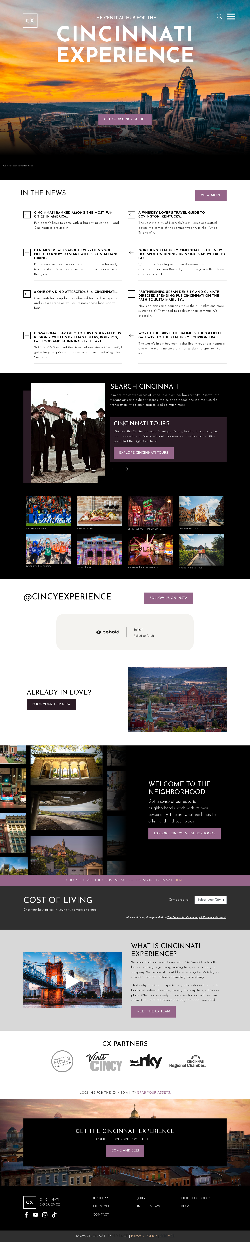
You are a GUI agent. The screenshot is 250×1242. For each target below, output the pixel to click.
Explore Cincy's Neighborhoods (184, 833)
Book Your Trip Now (51, 704)
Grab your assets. (154, 1093)
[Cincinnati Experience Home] (30, 16)
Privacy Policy (144, 1236)
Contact (101, 1214)
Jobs (141, 1198)
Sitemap (167, 1236)
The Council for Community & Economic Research (196, 917)
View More (211, 195)
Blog (185, 1206)
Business (101, 1198)
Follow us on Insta (168, 598)
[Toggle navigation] (231, 16)
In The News (148, 1206)
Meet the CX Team (153, 1011)
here (178, 880)
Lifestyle (101, 1206)
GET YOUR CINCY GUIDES (125, 119)
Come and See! (125, 1150)
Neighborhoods (196, 1198)
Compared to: (179, 899)
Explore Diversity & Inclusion (148, 453)
